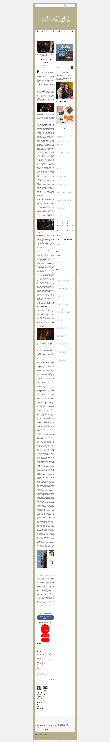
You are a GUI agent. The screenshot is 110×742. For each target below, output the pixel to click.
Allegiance (43, 673)
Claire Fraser (60, 136)
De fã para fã (46, 36)
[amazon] (68, 5)
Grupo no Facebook (60, 248)
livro (48, 673)
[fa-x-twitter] (65, 5)
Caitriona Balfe (67, 133)
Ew (58, 152)
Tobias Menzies (61, 211)
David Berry (60, 144)
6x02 (38, 673)
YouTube (58, 258)
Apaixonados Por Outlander (64, 131)
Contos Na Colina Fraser (63, 139)
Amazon (66, 36)
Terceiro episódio (61, 208)
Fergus (59, 155)
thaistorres (40, 679)
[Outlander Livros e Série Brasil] (55, 19)
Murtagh (59, 168)
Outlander (60, 173)
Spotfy (57, 265)
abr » (60, 235)
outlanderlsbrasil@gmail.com (45, 607)
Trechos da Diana (61, 213)
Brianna (59, 133)
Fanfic (67, 152)
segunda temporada (62, 197)
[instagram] (66, 5)
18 (69, 228)
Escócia (67, 149)
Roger (58, 195)
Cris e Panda (68, 75)
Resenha (70, 192)
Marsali (69, 165)
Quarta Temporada (62, 187)
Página (57, 244)
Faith (62, 152)
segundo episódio (40, 676)
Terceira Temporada (62, 205)
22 (62, 230)
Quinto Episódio (61, 192)
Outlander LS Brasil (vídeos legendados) (45, 629)
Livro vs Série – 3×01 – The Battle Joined (44, 656)
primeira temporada (62, 181)
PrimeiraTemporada (62, 179)
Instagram (58, 255)
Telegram (58, 269)
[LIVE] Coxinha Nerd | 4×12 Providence (46, 694)
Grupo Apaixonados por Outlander (45, 617)
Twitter (57, 251)
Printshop (59, 184)
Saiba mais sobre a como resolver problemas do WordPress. (47, 737)
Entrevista (60, 149)
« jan (57, 235)
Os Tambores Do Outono (63, 171)
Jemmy (58, 157)
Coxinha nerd (57, 36)
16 (64, 228)
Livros (58, 31)
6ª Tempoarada (41, 54)
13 (57, 228)
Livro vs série (39, 675)
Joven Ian (65, 157)
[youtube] (71, 5)
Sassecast (45, 635)
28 (59, 232)
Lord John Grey (61, 165)
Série (65, 31)
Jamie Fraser (66, 155)
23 (65, 230)
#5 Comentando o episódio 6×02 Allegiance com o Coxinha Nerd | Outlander (39, 658)
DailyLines (69, 141)
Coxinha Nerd (45, 640)
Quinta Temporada (62, 189)
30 (65, 232)
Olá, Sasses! (45, 31)
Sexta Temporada (61, 200)
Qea (66, 184)
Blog (53, 31)
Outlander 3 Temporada (63, 176)
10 (67, 225)
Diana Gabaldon (61, 147)
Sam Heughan (66, 195)
